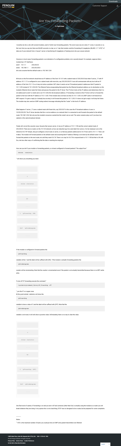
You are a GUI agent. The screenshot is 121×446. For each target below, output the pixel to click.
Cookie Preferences (29, 440)
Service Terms (19, 440)
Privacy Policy (11, 440)
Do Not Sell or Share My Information (17, 443)
